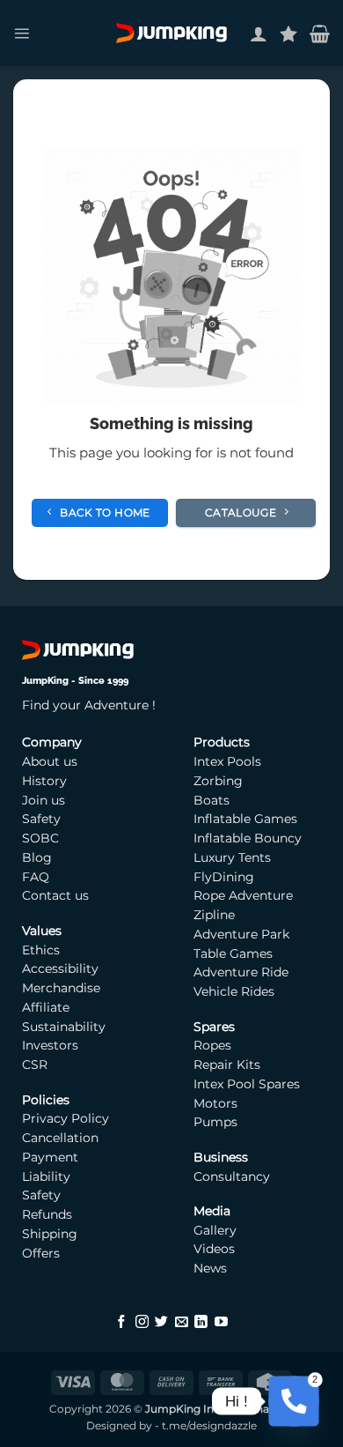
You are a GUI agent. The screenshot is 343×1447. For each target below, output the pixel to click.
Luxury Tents (232, 857)
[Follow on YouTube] (221, 1323)
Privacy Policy (65, 1118)
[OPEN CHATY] (293, 1401)
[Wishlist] (288, 33)
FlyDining (223, 877)
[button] (21, 33)
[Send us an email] (181, 1323)
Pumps (217, 1122)
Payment (50, 1157)
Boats (211, 800)
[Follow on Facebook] (121, 1323)
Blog (37, 857)
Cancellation (60, 1138)
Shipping (49, 1234)
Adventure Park (241, 934)
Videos (214, 1249)
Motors (217, 1103)
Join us (43, 800)
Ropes (212, 1045)
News (210, 1268)
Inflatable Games (245, 819)
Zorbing (218, 781)
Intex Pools (227, 761)
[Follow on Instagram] (142, 1323)
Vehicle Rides (233, 991)
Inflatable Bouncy (247, 838)
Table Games (233, 953)
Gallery (215, 1230)
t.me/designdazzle (209, 1426)
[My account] (258, 33)
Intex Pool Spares (246, 1084)
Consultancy (231, 1176)
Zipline (214, 915)
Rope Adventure (243, 895)
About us (49, 761)
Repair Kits (228, 1064)
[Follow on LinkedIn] (201, 1323)
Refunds (47, 1214)
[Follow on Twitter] (161, 1323)
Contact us (55, 895)
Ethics (41, 950)
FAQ (35, 877)
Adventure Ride (240, 972)
